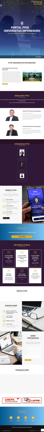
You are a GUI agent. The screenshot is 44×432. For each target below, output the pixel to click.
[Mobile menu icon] (42, 56)
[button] (1, 5)
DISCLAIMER (20, 427)
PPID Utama (22, 168)
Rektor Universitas (22, 158)
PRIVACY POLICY (15, 427)
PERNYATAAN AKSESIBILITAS (27, 427)
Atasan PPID (22, 156)
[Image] (11, 400)
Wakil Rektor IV (22, 170)
